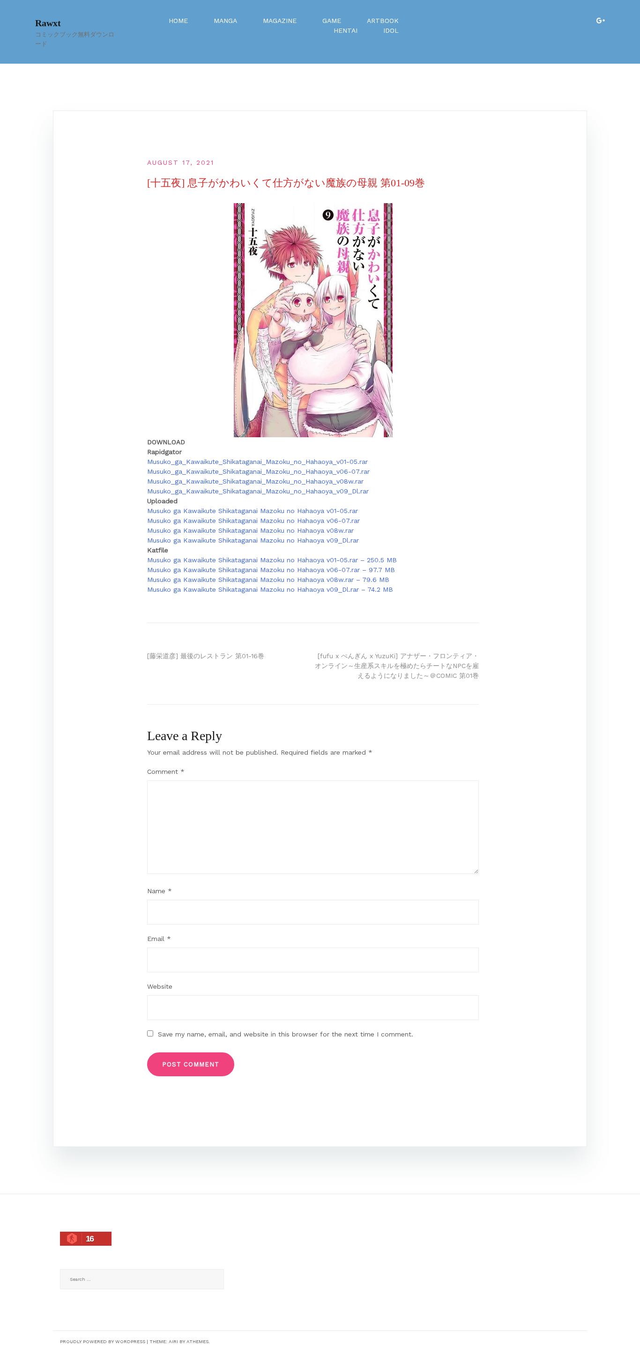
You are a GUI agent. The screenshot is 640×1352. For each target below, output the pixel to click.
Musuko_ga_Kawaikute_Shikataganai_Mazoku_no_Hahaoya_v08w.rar (255, 481)
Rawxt (48, 23)
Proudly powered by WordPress (102, 1341)
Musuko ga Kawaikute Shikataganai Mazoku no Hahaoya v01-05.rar (252, 510)
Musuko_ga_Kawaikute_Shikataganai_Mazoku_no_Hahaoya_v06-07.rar (258, 471)
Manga (225, 20)
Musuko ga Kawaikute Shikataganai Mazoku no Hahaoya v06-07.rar (253, 520)
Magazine (280, 20)
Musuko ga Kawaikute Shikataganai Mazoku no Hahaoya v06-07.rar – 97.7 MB (271, 569)
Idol (391, 30)
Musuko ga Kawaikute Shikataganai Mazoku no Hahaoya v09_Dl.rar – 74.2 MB (270, 589)
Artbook (383, 20)
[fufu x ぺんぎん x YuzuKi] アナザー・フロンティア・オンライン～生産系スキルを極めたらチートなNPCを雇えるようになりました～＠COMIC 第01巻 (397, 665)
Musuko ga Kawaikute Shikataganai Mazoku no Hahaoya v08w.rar (250, 530)
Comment (166, 771)
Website (159, 986)
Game (331, 20)
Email (159, 938)
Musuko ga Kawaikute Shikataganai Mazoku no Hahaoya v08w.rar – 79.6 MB (268, 579)
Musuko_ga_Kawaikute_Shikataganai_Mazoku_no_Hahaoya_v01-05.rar (257, 461)
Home (178, 20)
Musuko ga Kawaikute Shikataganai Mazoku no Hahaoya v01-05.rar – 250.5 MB (272, 560)
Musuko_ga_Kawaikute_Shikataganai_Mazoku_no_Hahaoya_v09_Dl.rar (258, 491)
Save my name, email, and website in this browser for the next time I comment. (285, 1034)
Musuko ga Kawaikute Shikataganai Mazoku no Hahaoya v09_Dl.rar (253, 540)
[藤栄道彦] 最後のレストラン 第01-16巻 (205, 656)
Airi (173, 1341)
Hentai (345, 30)
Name (159, 891)
